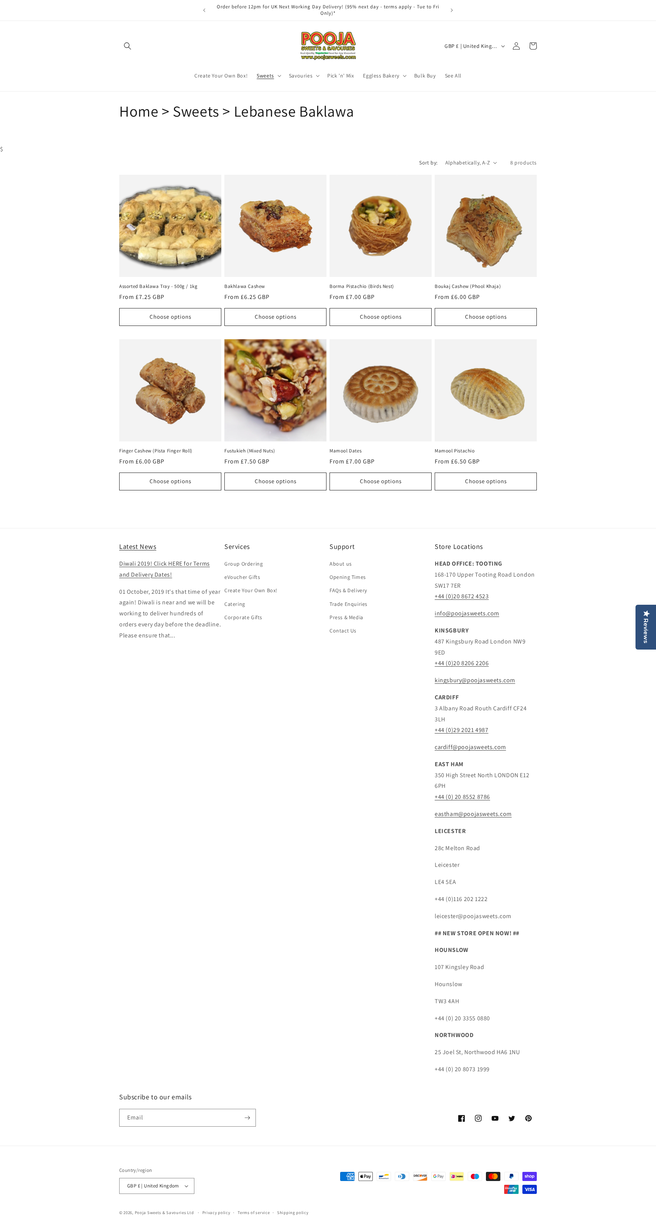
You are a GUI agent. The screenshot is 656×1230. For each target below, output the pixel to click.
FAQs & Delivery (348, 590)
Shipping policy (293, 1212)
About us (341, 563)
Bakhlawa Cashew (244, 286)
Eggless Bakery (381, 75)
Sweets (265, 75)
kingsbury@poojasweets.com (475, 680)
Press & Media (346, 617)
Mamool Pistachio (455, 451)
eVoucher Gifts (242, 577)
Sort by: (428, 162)
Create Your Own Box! (251, 590)
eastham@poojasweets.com (473, 814)
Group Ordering (243, 563)
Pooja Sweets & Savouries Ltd (164, 1212)
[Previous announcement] (204, 10)
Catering (234, 604)
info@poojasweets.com (467, 613)
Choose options (170, 316)
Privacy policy (216, 1212)
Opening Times (348, 577)
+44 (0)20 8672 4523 (462, 596)
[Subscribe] (247, 1118)
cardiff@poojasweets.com (470, 747)
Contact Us (343, 630)
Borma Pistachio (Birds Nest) (362, 286)
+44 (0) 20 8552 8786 (462, 797)
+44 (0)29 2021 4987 (461, 730)
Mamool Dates (345, 451)
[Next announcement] (451, 10)
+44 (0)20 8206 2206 (462, 663)
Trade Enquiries (348, 604)
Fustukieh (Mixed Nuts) (249, 451)
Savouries (300, 75)
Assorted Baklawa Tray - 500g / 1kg (158, 286)
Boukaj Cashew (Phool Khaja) (468, 286)
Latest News (137, 546)
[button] (127, 46)
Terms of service (254, 1212)
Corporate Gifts (243, 617)
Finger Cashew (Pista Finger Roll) (155, 451)
